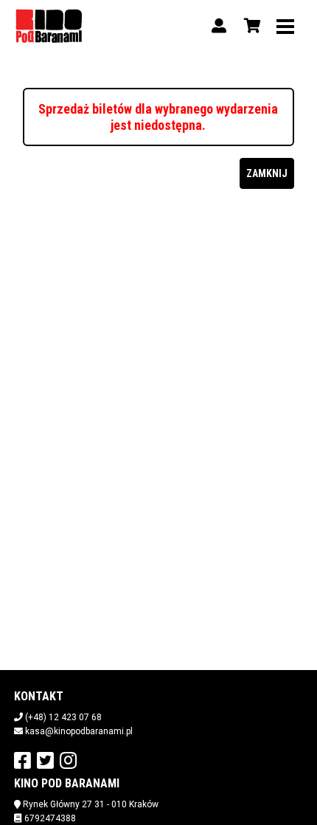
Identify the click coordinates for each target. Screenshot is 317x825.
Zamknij (267, 173)
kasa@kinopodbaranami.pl (79, 731)
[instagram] (68, 760)
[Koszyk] (250, 26)
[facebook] (22, 760)
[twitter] (45, 760)
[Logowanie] (219, 25)
